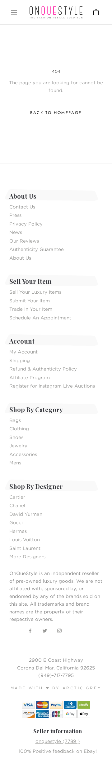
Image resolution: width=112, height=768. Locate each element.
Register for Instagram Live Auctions (52, 385)
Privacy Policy (26, 223)
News (15, 232)
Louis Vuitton (24, 539)
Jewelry (18, 445)
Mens (15, 462)
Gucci (16, 522)
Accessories (23, 454)
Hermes (18, 531)
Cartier (17, 496)
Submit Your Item (29, 300)
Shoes (16, 437)
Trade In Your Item (30, 308)
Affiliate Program (29, 377)
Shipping (19, 360)
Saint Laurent (24, 548)
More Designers (27, 556)
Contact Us (22, 206)
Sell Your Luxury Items (35, 291)
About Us (20, 257)
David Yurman (25, 513)
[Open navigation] (14, 12)
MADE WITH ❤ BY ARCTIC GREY (56, 688)
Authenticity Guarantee (36, 249)
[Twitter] (45, 630)
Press (15, 215)
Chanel (17, 505)
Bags (15, 420)
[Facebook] (30, 630)
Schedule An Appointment (40, 317)
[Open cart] (81, 12)
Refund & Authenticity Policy (43, 368)
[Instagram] (59, 630)
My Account (23, 351)
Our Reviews (24, 240)
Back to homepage (56, 113)
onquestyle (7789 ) (57, 741)
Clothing (19, 428)
